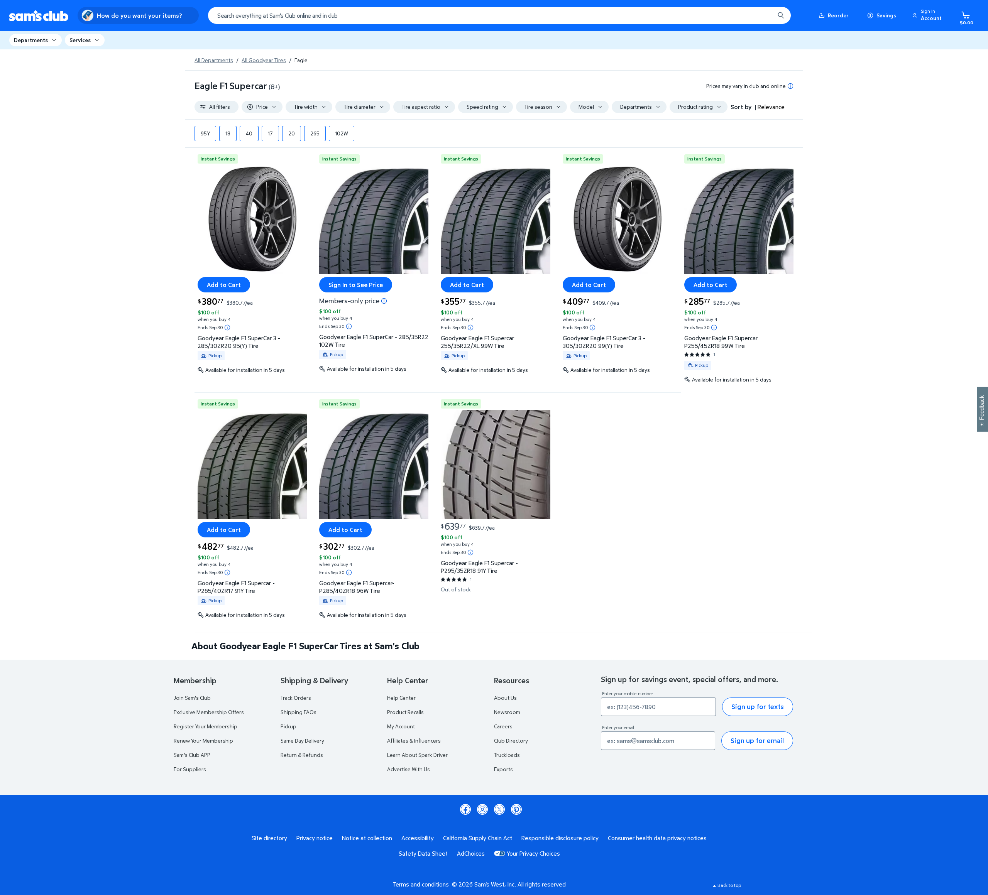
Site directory (269, 838)
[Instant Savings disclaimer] (227, 327)
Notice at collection (367, 838)
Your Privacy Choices (533, 853)
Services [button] (80, 40)
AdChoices (471, 853)
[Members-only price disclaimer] (384, 301)
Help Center (401, 697)
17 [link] (270, 133)
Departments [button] (31, 40)
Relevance (771, 107)
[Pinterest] (516, 809)
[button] (928, 15)
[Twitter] (499, 809)
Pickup (288, 726)
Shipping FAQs (298, 712)
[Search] (781, 15)
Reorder (838, 15)
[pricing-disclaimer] (790, 86)
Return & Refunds (302, 754)
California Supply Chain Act (477, 838)
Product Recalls (405, 712)
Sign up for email (757, 740)
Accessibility (417, 838)
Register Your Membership (205, 726)
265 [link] (315, 133)
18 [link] (227, 133)
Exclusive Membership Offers (209, 712)
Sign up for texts (757, 706)
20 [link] (291, 133)
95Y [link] (205, 133)
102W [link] (341, 133)
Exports (503, 769)
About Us (505, 697)
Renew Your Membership (203, 740)
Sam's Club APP (192, 754)
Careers (503, 726)
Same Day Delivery (302, 740)
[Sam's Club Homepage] (38, 15)
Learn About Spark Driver (417, 754)
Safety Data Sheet (423, 853)
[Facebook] (465, 809)
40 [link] (249, 133)
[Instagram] (482, 809)
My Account (401, 726)
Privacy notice (314, 838)
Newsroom (507, 712)
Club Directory (511, 740)
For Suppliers (190, 769)
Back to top (729, 885)
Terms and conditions (420, 884)
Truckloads (507, 754)
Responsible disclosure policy (560, 838)
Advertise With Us (408, 769)
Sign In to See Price (355, 284)
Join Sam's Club (192, 697)
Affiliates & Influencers (414, 740)
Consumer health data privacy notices (657, 838)
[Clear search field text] (763, 15)
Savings (886, 15)
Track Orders (296, 697)
